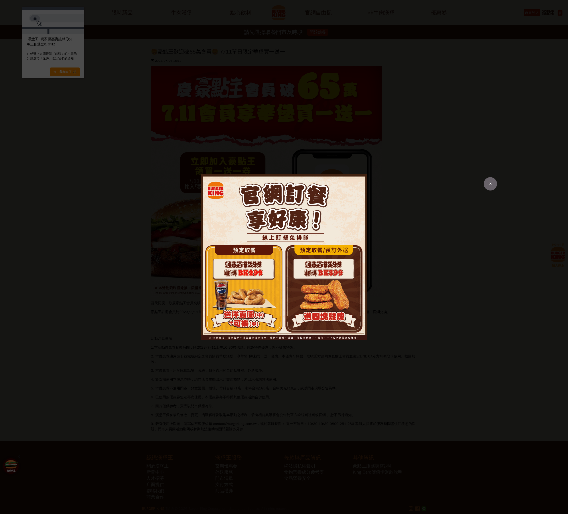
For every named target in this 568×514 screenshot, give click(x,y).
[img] (284, 257)
